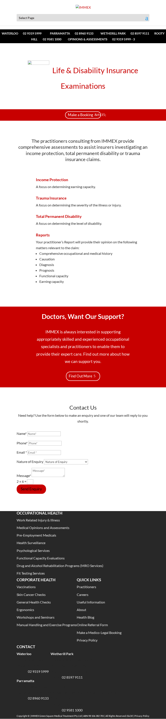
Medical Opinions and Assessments (43, 528)
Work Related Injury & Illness (38, 520)
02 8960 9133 (84, 33)
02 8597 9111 (140, 33)
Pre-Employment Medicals (36, 535)
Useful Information (91, 602)
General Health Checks (34, 602)
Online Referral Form (92, 625)
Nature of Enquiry (30, 461)
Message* (24, 476)
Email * (22, 452)
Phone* (22, 443)
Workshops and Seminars (35, 617)
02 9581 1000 (52, 39)
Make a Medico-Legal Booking (99, 632)
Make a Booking (80, 114)
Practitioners (86, 587)
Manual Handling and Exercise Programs (47, 625)
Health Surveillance (31, 543)
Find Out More (80, 376)
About (81, 610)
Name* (22, 433)
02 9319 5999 (32, 33)
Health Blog (85, 617)
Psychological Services (33, 550)
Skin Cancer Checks (31, 594)
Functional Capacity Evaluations (41, 558)
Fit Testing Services (31, 573)
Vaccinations (26, 587)
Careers (82, 594)
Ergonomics (25, 610)
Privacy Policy (87, 640)
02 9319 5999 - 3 (123, 39)
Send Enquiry (31, 489)
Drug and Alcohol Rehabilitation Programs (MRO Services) (60, 566)
